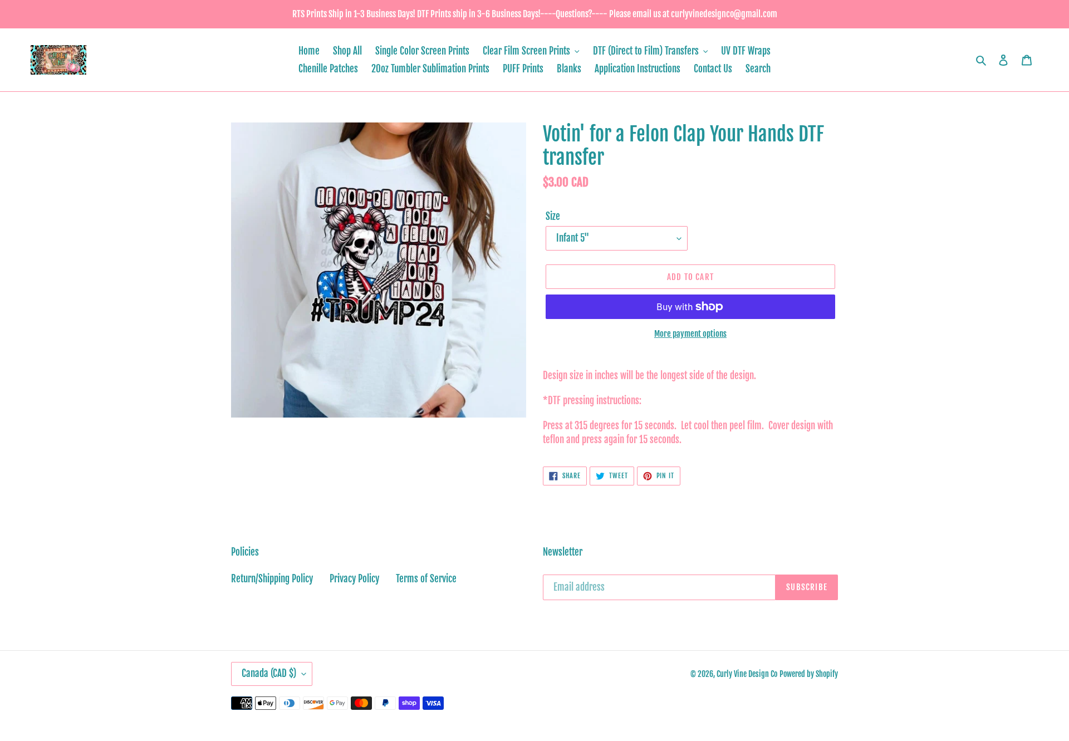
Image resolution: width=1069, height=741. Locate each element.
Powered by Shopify (808, 674)
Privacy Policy (354, 579)
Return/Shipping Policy (272, 579)
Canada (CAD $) (269, 673)
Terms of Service (426, 579)
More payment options (690, 333)
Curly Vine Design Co (747, 674)
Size (553, 216)
